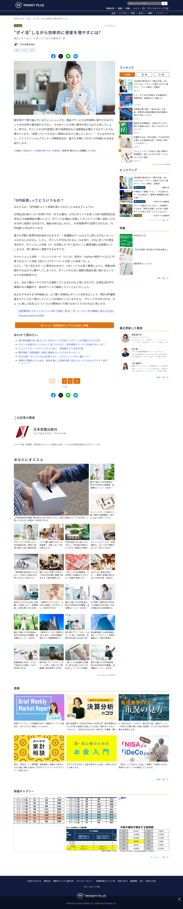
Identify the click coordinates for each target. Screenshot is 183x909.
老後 (133, 13)
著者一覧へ (162, 377)
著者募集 (133, 881)
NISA (24, 50)
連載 (120, 8)
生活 (113, 13)
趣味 (150, 13)
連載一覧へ (162, 779)
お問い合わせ (122, 881)
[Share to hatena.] (75, 56)
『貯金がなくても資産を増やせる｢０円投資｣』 (42, 150)
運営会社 (47, 881)
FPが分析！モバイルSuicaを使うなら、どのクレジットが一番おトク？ (54, 356)
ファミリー (161, 13)
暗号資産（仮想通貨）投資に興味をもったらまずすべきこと (49, 352)
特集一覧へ (162, 278)
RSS (141, 881)
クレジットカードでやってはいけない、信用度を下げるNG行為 (50, 348)
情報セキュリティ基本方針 (63, 881)
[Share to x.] (60, 56)
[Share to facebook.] (53, 56)
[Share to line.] (68, 56)
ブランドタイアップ (157, 8)
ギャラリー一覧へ (159, 857)
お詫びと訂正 (150, 881)
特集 (128, 8)
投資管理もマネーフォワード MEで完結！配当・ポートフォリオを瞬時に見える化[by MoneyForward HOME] (66, 313)
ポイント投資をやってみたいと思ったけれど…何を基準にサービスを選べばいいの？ (61, 344)
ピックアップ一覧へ (158, 220)
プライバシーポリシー (84, 881)
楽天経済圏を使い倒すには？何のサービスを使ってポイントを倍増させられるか (59, 340)
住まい (142, 13)
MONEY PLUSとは (34, 881)
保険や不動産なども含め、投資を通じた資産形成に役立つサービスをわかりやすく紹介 (63, 360)
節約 (32, 50)
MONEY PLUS (19, 18)
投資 (17, 50)
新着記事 (110, 8)
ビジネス (123, 13)
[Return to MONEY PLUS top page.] (30, 5)
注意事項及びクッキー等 (105, 881)
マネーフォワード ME (91, 886)
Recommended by (103, 675)
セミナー (138, 8)
